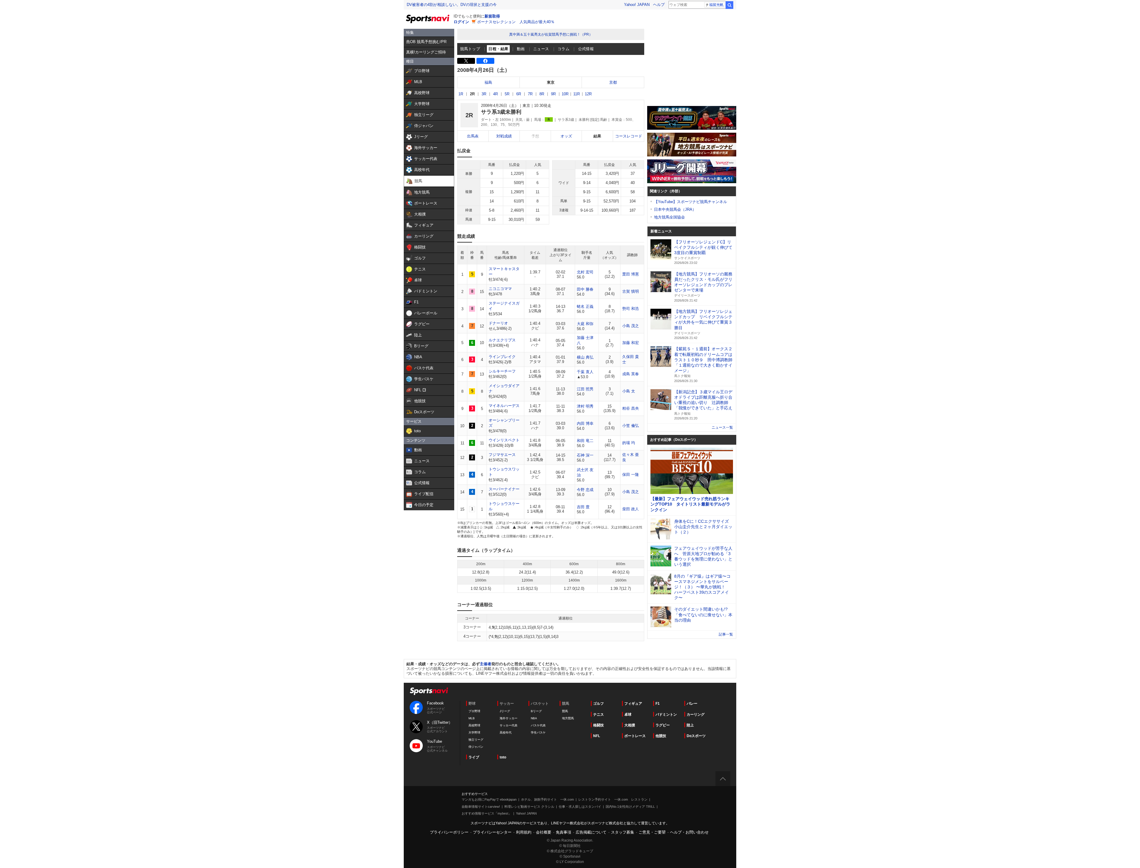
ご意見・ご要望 (652, 832)
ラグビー (663, 725)
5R (507, 94)
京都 (613, 82)
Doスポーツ (696, 736)
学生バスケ (538, 732)
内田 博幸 (585, 423)
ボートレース (635, 736)
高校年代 (506, 732)
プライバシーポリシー (449, 832)
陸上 (690, 725)
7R (530, 94)
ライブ (473, 757)
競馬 (565, 711)
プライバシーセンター (492, 832)
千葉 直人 (585, 372)
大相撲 (629, 725)
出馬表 (473, 136)
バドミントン (666, 714)
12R (588, 94)
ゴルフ (598, 703)
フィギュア (633, 703)
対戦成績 (504, 136)
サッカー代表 (508, 725)
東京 (551, 82)
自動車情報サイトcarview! (481, 806)
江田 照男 (585, 389)
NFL (596, 736)
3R (484, 94)
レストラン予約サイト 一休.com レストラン (612, 799)
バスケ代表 (538, 725)
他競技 (661, 736)
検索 (729, 5)
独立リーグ (475, 739)
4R (495, 94)
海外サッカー (508, 718)
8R (541, 94)
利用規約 (523, 832)
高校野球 (474, 725)
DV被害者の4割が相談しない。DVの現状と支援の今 (452, 4)
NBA (534, 718)
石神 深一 (585, 455)
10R (565, 94)
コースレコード (628, 136)
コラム (563, 49)
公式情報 (586, 49)
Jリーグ (505, 711)
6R (518, 94)
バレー (692, 703)
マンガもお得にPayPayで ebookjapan (489, 799)
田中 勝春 (585, 289)
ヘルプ (659, 4)
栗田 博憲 (630, 274)
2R (472, 94)
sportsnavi (429, 691)
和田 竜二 (585, 440)
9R (553, 94)
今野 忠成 (585, 489)
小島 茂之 (630, 326)
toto (503, 757)
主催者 (485, 664)
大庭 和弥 (585, 323)
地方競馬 (568, 718)
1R (460, 94)
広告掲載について (591, 832)
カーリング (695, 714)
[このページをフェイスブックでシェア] (485, 61)
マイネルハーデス (504, 405)
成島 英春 (630, 374)
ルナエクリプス (502, 340)
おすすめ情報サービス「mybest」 (487, 813)
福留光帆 (716, 5)
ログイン (461, 22)
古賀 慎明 (630, 291)
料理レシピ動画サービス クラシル (529, 806)
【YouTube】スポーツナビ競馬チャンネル (690, 201)
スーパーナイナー (504, 489)
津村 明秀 (585, 406)
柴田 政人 (630, 509)
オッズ (566, 136)
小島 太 (628, 391)
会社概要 (543, 832)
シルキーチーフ (502, 371)
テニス (598, 714)
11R (576, 94)
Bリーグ (536, 711)
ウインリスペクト (504, 440)
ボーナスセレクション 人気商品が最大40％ (516, 22)
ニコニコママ (500, 288)
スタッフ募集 (622, 832)
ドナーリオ (498, 323)
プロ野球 (474, 711)
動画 (521, 49)
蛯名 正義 (585, 306)
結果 (597, 136)
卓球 (627, 714)
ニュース (541, 49)
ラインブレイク (502, 356)
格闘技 (598, 725)
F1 (658, 703)
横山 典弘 (585, 357)
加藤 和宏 (630, 342)
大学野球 (474, 732)
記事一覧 (726, 634)
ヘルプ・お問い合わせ (689, 832)
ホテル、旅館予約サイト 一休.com (547, 799)
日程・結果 (498, 49)
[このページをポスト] (466, 61)
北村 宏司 (585, 272)
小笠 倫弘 (630, 425)
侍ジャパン (475, 746)
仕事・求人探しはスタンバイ (580, 806)
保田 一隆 (630, 474)
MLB (471, 718)
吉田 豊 (583, 507)
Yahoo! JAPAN (637, 4)
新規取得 (492, 16)
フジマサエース (502, 454)
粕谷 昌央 (630, 408)
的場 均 (628, 443)
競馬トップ (470, 49)
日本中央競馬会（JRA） (675, 209)
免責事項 (563, 832)
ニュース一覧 (722, 427)
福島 (488, 82)
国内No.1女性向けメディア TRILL (630, 806)
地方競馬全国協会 (669, 217)
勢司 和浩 (630, 308)
